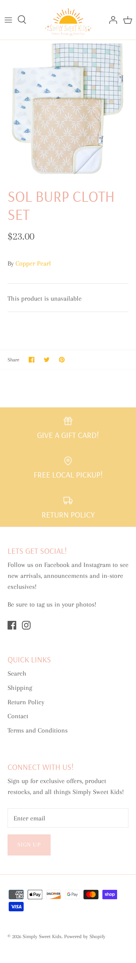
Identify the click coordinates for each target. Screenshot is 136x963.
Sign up (29, 844)
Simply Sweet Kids (42, 936)
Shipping (20, 687)
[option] (68, 108)
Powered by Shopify (84, 936)
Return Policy (26, 702)
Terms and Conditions (38, 730)
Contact (18, 716)
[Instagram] (26, 625)
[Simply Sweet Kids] (68, 20)
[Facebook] (12, 625)
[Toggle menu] (8, 19)
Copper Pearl (33, 263)
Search (17, 673)
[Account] (111, 19)
